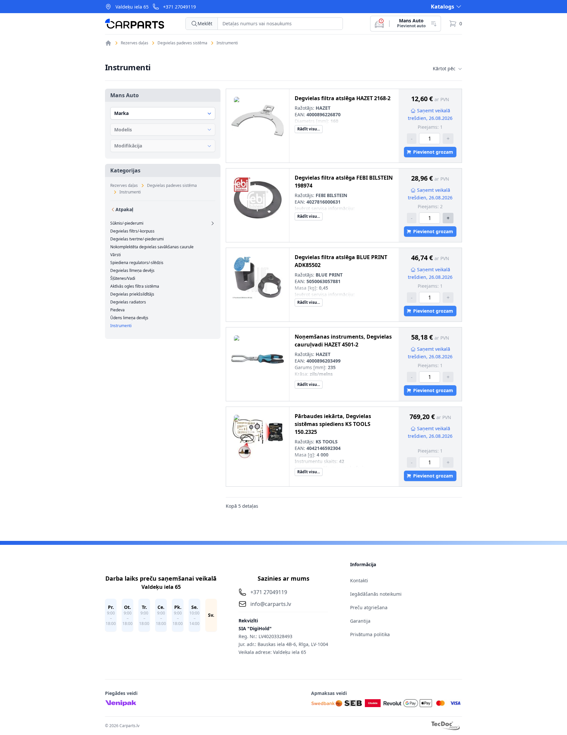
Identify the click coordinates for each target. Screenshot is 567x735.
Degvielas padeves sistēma (182, 43)
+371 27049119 (179, 7)
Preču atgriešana (369, 607)
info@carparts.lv (270, 604)
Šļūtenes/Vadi (122, 278)
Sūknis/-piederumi (126, 223)
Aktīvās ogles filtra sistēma (134, 286)
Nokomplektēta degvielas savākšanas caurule (152, 247)
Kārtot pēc (444, 68)
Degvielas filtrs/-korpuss (132, 231)
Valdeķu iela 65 (132, 7)
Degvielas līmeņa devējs (132, 270)
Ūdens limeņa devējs (129, 318)
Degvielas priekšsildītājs (132, 294)
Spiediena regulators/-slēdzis (136, 262)
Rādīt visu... (308, 129)
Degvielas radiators (128, 302)
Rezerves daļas (134, 43)
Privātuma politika (370, 634)
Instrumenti (227, 43)
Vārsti (115, 254)
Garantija (360, 621)
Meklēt (205, 23)
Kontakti (359, 580)
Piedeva (117, 310)
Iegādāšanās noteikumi (376, 594)
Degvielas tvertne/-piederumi (137, 239)
